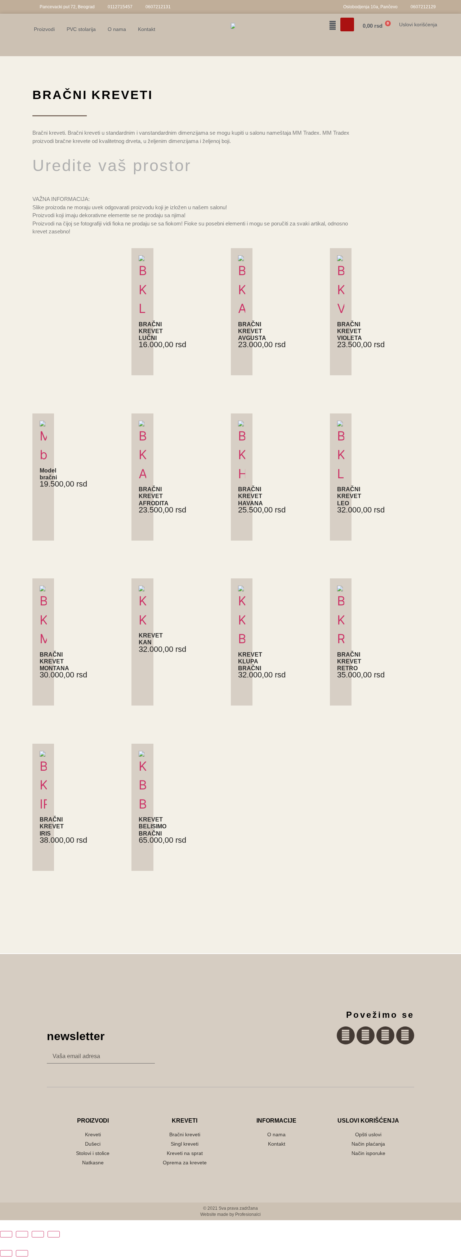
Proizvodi (44, 29)
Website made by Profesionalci (230, 1214)
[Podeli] (38, 1234)
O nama (117, 29)
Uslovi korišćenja (418, 24)
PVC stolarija (81, 29)
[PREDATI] (137, 1056)
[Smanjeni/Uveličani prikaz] (6, 1234)
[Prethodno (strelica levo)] (6, 1253)
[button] (347, 24)
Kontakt (146, 29)
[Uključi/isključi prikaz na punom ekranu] (22, 1234)
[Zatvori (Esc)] (54, 1234)
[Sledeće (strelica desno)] (22, 1253)
